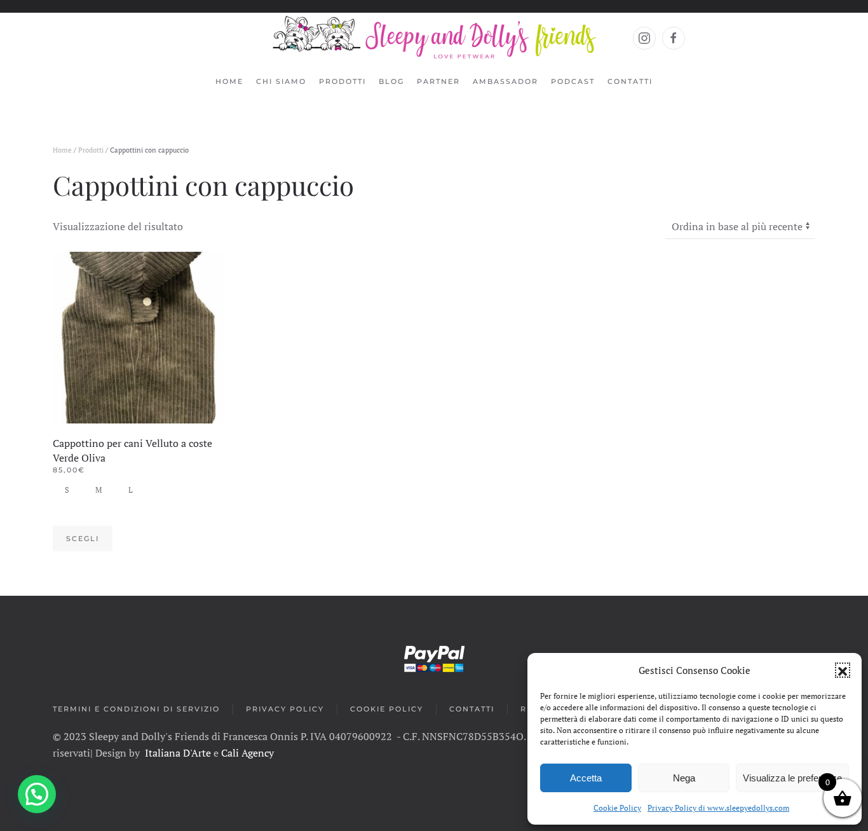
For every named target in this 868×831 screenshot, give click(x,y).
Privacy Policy (285, 708)
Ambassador (505, 81)
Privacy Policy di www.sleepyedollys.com (718, 808)
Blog (391, 81)
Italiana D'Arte (178, 753)
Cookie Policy (617, 808)
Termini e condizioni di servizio (136, 708)
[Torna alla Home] (434, 38)
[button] (842, 670)
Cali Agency (247, 753)
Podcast (573, 81)
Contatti (630, 81)
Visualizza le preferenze (792, 778)
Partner (438, 81)
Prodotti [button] (342, 81)
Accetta (586, 778)
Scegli (82, 538)
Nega (684, 778)
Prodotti (91, 150)
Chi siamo (281, 81)
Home (229, 81)
